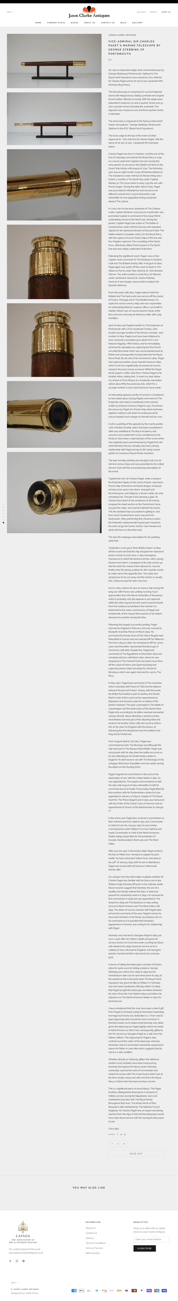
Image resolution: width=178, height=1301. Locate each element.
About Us (89, 23)
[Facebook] (117, 1134)
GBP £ (9, 12)
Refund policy (93, 1253)
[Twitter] (121, 1134)
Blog (124, 23)
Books (74, 23)
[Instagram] (17, 1261)
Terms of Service (94, 1248)
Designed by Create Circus (24, 1293)
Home (38, 23)
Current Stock (56, 23)
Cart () (166, 12)
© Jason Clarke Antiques (25, 1289)
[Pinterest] (125, 1134)
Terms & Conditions (96, 1243)
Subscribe (145, 1248)
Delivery (137, 23)
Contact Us (108, 23)
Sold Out (136, 1154)
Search (153, 12)
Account (141, 12)
